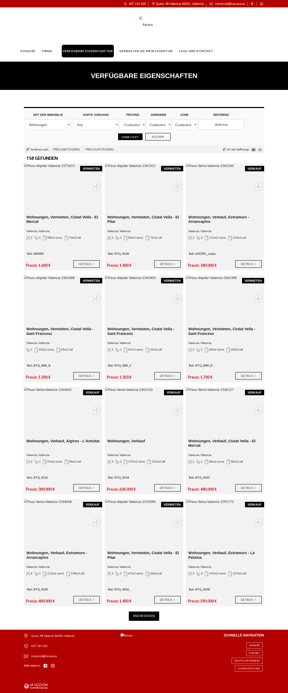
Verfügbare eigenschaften (88, 51)
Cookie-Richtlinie (249, 668)
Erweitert (130, 137)
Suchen (158, 136)
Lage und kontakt (196, 51)
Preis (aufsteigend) (100, 149)
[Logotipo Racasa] (140, 23)
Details (85, 264)
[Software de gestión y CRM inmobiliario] (36, 685)
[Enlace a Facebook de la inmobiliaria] (252, 3)
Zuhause (27, 51)
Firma (47, 51)
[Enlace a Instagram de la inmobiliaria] (262, 3)
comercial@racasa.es (44, 656)
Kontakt (254, 653)
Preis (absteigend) (66, 149)
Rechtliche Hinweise (247, 660)
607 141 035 (39, 646)
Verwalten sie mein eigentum (146, 51)
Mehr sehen (144, 616)
